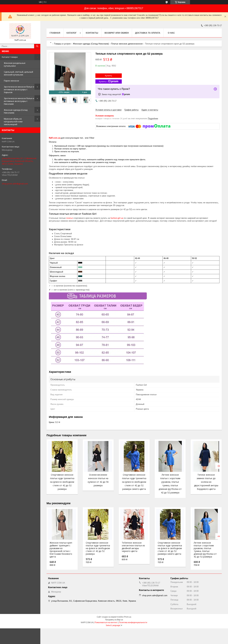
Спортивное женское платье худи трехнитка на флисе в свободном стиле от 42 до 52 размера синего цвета (134, 481)
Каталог (72, 33)
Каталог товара (10, 57)
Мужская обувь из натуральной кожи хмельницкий (13, 121)
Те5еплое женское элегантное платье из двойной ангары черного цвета (133, 547)
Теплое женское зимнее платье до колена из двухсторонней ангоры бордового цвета (206, 481)
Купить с (103, 81)
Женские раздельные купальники (14, 64)
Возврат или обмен (117, 33)
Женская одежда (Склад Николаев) (15, 111)
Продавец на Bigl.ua (114, 620)
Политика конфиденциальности (133, 622)
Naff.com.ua (54, 138)
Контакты (92, 33)
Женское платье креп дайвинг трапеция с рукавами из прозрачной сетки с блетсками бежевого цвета (61, 549)
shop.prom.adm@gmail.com (15, 183)
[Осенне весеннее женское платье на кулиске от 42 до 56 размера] (98, 456)
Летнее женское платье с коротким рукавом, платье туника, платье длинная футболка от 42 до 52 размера (205, 549)
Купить (108, 75)
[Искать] (37, 46)
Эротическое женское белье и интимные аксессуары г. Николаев (19, 101)
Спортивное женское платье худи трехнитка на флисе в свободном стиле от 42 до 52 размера (62, 481)
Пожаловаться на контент (106, 622)
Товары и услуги (62, 43)
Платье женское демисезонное (127, 43)
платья (69, 218)
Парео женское (11, 80)
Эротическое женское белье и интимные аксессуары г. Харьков (19, 89)
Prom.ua (127, 617)
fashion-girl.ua (117, 218)
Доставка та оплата (147, 33)
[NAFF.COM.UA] (20, 31)
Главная (55, 33)
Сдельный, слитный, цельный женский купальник (18, 73)
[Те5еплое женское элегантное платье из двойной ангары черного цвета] (134, 524)
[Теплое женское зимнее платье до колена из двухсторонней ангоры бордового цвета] (206, 456)
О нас (171, 33)
